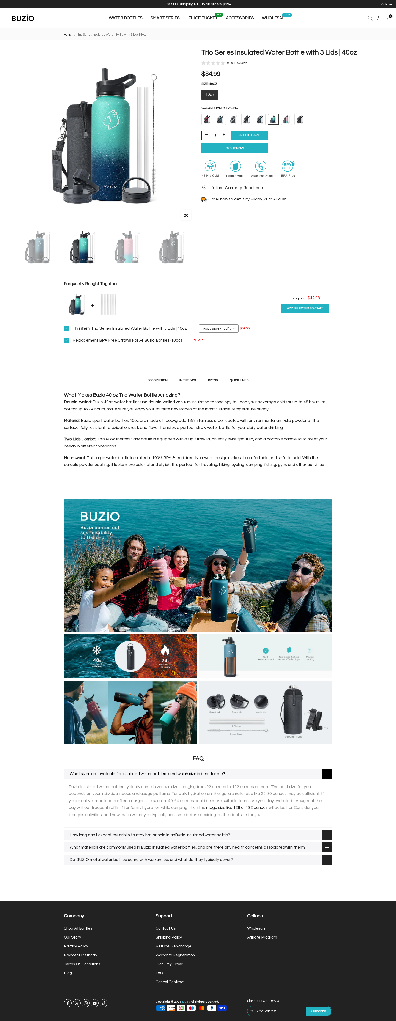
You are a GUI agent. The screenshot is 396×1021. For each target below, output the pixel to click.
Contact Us (166, 928)
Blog (68, 973)
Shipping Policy (169, 937)
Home (68, 34)
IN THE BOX (187, 380)
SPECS (213, 380)
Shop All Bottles (78, 928)
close (10, 4)
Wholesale (256, 928)
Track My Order (169, 964)
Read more (253, 187)
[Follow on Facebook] (68, 1003)
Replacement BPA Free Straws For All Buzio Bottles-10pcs (128, 340)
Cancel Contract (170, 982)
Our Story (72, 937)
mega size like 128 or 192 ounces (237, 807)
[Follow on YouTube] (95, 1003)
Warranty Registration (175, 955)
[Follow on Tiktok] (103, 1003)
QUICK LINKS (239, 380)
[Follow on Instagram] (86, 1003)
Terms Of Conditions (82, 964)
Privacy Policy (76, 946)
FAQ (159, 973)
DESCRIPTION (158, 380)
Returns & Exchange (173, 946)
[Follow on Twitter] (77, 1003)
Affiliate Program (262, 937)
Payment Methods (80, 955)
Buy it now (235, 148)
